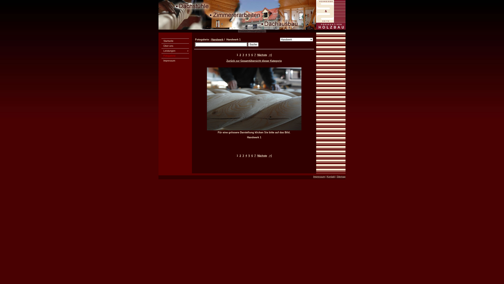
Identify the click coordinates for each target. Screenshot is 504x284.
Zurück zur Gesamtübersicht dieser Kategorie (254, 60)
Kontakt (331, 176)
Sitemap (341, 176)
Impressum (319, 176)
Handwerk (217, 39)
